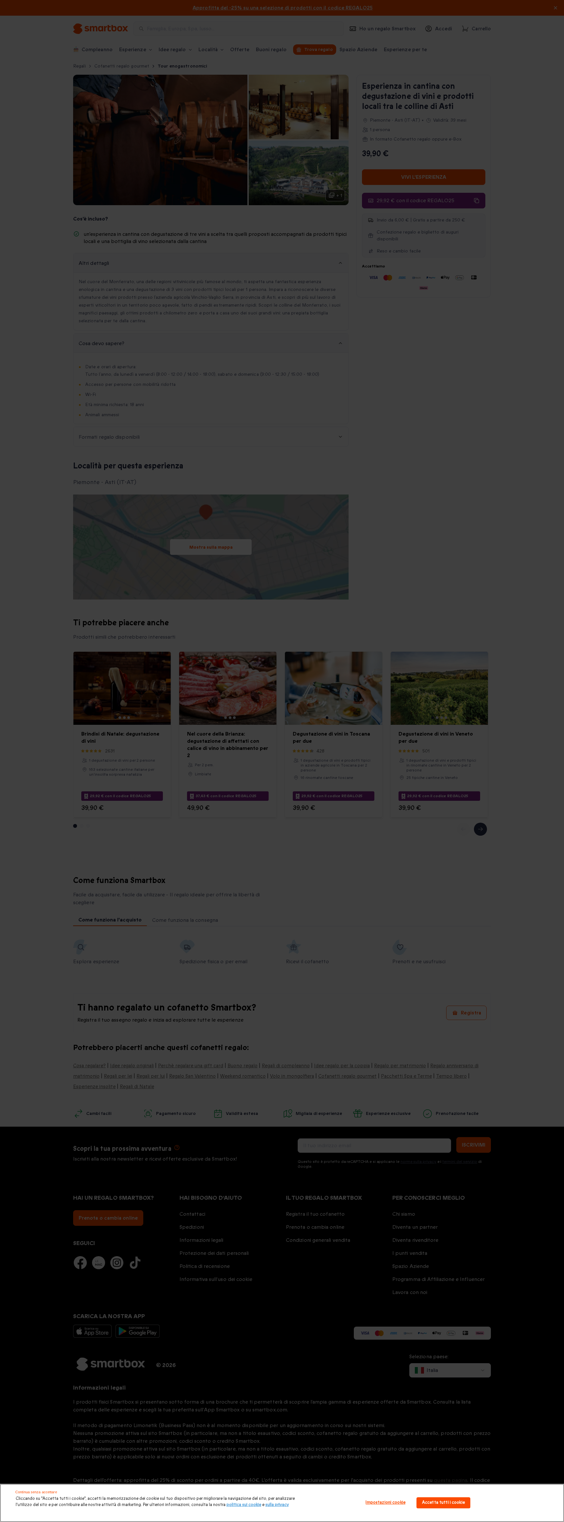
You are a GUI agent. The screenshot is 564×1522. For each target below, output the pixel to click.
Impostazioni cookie (385, 1503)
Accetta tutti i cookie (443, 1503)
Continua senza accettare (36, 1492)
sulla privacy (277, 1505)
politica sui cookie (244, 1505)
